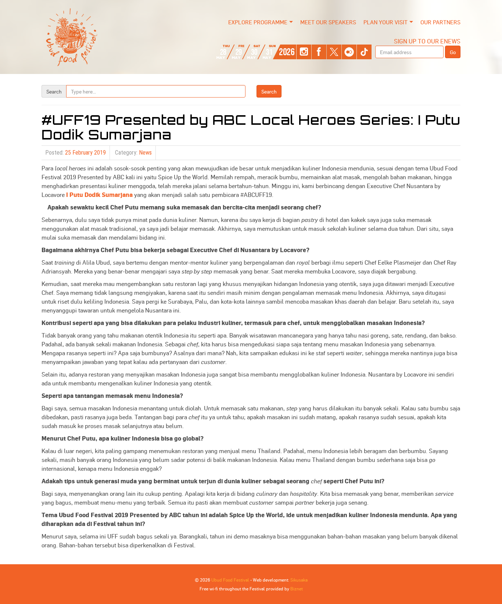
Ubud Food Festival (230, 580)
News (145, 152)
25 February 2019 (85, 152)
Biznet (296, 588)
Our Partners (440, 22)
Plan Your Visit (385, 22)
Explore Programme (257, 22)
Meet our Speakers (328, 22)
